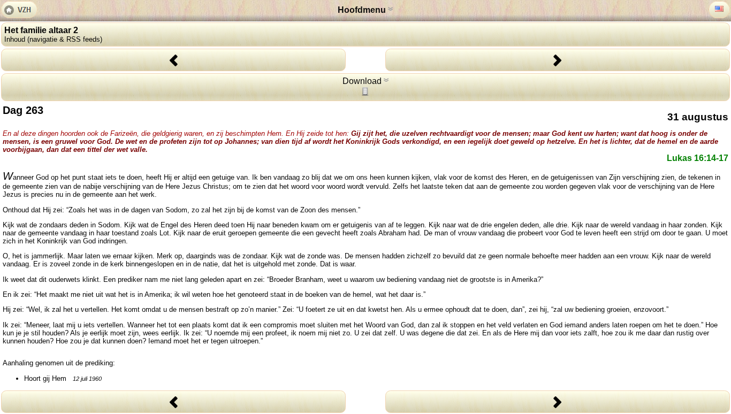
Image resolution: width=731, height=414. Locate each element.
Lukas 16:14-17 (697, 158)
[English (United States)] (719, 8)
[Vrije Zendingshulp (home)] (19, 10)
